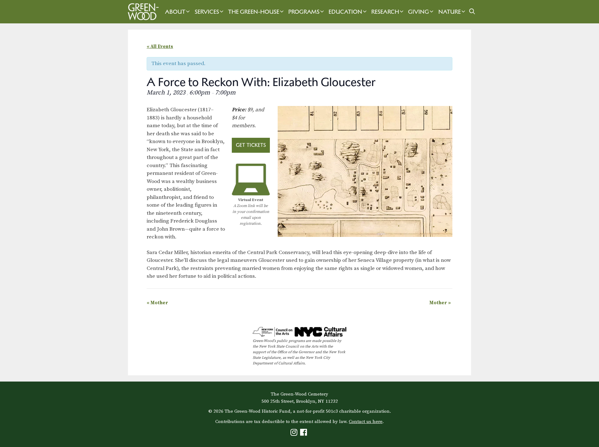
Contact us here (365, 422)
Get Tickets (251, 145)
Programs (303, 11)
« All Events (160, 47)
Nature (449, 11)
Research (385, 11)
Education (345, 11)
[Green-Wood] (141, 11)
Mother (157, 303)
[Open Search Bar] (472, 11)
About (175, 11)
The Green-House (253, 11)
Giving (418, 11)
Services (207, 11)
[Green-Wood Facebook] (304, 434)
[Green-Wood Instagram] (294, 434)
